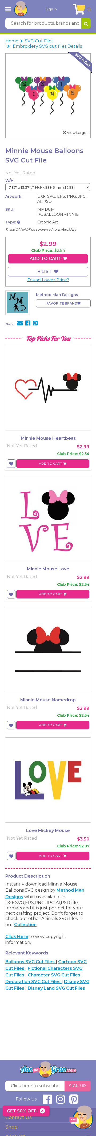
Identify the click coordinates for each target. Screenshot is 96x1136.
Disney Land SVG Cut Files (56, 988)
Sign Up (77, 1086)
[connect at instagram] (60, 1101)
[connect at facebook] (47, 1101)
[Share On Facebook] (27, 323)
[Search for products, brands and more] (86, 23)
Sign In (51, 9)
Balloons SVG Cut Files (30, 961)
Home (11, 40)
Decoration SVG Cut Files (33, 981)
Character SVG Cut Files (54, 975)
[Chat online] (81, 1118)
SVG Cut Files (39, 40)
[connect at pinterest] (73, 1101)
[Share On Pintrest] (35, 323)
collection (25, 924)
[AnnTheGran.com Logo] (20, 9)
